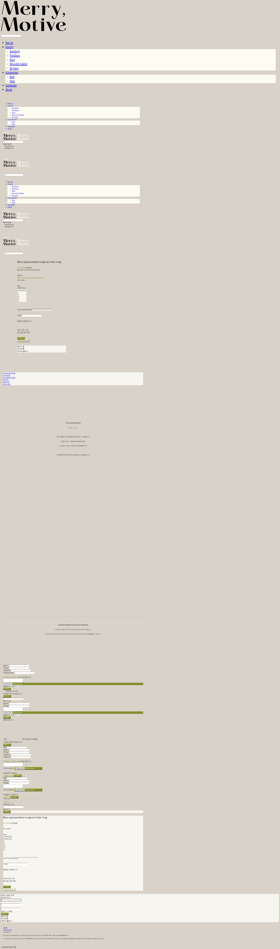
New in (9, 43)
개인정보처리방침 (7, 930)
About (8, 89)
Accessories (11, 72)
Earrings (15, 51)
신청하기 (5, 914)
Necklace (15, 55)
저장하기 (7, 689)
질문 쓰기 (7, 745)
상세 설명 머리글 (9, 373)
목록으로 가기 (8, 775)
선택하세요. (21, 288)
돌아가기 (7, 797)
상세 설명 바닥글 (9, 378)
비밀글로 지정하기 (10, 773)
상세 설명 (6, 375)
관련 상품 (6, 384)
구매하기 (7, 812)
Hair (12, 81)
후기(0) (6, 380)
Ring (12, 60)
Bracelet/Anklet (18, 64)
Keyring (14, 68)
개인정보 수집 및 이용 (11, 677)
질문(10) (6, 382)
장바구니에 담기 (9, 889)
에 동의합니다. (17, 677)
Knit (12, 77)
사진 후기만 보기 (12, 691)
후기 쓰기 (7, 696)
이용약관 (5, 927)
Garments (11, 85)
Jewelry (9, 47)
